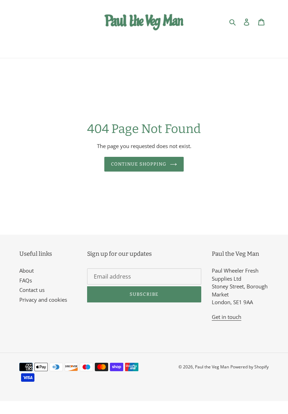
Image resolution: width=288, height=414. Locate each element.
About (26, 270)
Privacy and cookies (43, 299)
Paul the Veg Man (212, 367)
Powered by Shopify (249, 367)
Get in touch (226, 316)
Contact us (32, 289)
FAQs (25, 280)
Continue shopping (139, 164)
